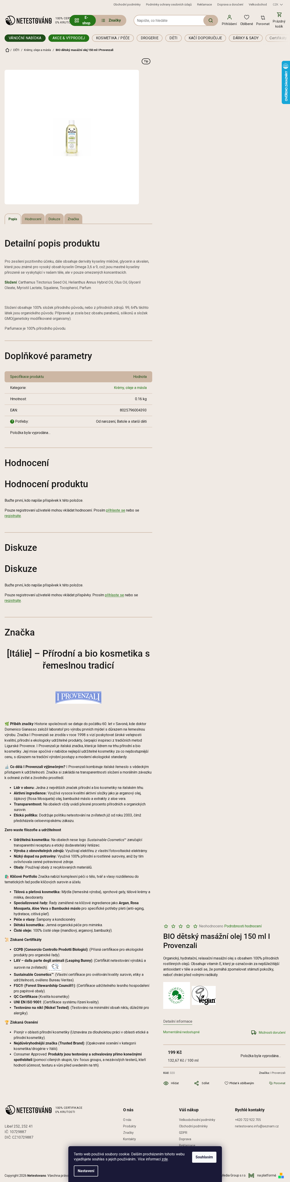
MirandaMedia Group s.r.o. (228, 1175)
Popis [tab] (12, 219)
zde (165, 1159)
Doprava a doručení (230, 4)
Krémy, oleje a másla (130, 388)
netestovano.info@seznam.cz (257, 1126)
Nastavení (86, 1171)
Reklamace (204, 4)
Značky (128, 1132)
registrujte (13, 516)
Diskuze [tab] (54, 219)
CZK (276, 4)
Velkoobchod (258, 4)
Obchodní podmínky (127, 4)
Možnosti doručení (272, 1032)
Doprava (185, 1139)
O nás (127, 1120)
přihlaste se (115, 510)
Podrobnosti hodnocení (243, 926)
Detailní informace (177, 1021)
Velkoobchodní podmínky (197, 1120)
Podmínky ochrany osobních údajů (169, 4)
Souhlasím (204, 1157)
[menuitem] (110, 20)
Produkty (129, 1126)
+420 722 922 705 (248, 1120)
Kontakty (129, 1139)
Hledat (210, 20)
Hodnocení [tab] (33, 219)
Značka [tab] (73, 219)
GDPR (183, 1132)
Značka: (272, 1073)
